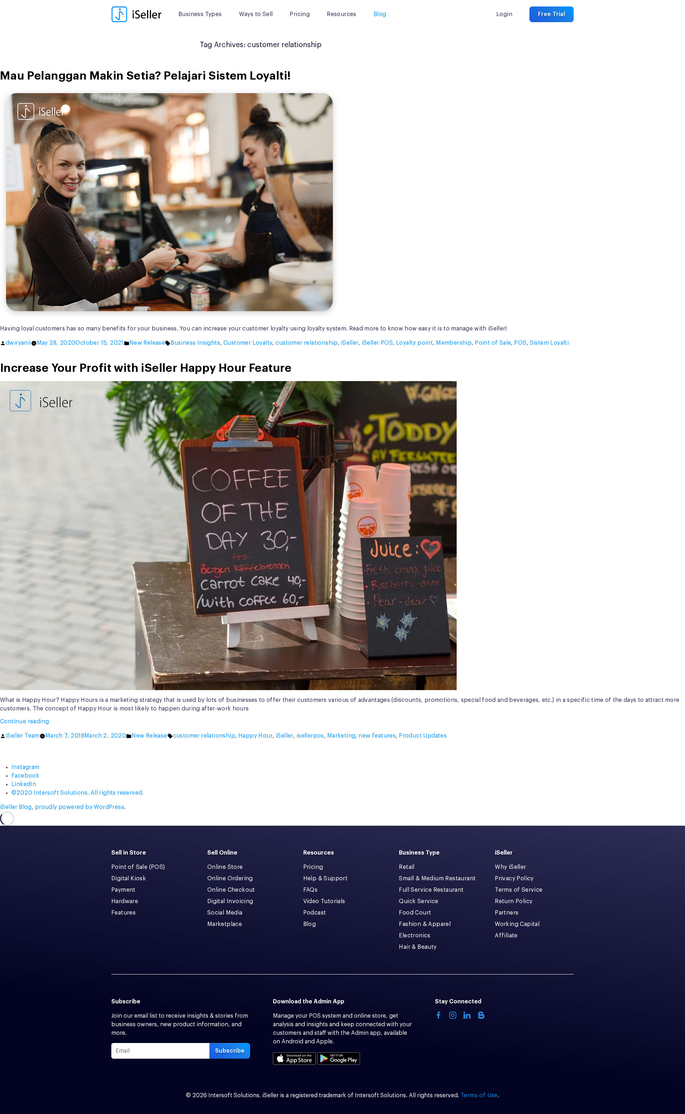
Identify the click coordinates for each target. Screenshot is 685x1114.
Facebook (25, 776)
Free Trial (551, 14)
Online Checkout (231, 890)
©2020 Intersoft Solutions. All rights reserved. (77, 793)
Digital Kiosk (128, 878)
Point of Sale (493, 343)
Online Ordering (230, 878)
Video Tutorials (324, 901)
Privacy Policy (514, 878)
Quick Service (418, 901)
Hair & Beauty (417, 947)
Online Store (225, 867)
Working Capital (517, 924)
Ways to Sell (256, 14)
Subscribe (230, 1051)
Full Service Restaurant (431, 890)
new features (377, 736)
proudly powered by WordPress (79, 807)
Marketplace (224, 924)
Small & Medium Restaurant (437, 878)
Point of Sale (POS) (138, 867)
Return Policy (513, 901)
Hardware (124, 901)
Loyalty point (414, 343)
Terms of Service (518, 890)
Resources (341, 14)
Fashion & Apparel (425, 924)
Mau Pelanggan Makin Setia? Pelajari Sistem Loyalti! (145, 76)
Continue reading (37, 722)
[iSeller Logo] (136, 14)
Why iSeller (510, 867)
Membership (454, 343)
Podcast (314, 913)
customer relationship (306, 343)
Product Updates (423, 736)
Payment (123, 890)
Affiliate (506, 935)
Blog (380, 14)
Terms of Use (479, 1095)
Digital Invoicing (230, 901)
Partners (506, 913)
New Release (147, 343)
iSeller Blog (16, 807)
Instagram (25, 767)
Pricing (300, 14)
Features (123, 913)
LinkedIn (23, 784)
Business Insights (195, 343)
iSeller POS (377, 343)
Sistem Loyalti (549, 343)
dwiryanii (18, 343)
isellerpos (310, 736)
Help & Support (325, 878)
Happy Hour (255, 736)
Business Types (200, 14)
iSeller (350, 343)
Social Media (225, 913)
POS (520, 343)
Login (504, 14)
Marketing (341, 736)
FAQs (310, 890)
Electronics (414, 935)
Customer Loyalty (247, 343)
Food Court (415, 913)
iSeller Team (23, 736)
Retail (406, 867)
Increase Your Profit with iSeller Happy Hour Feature (146, 368)
